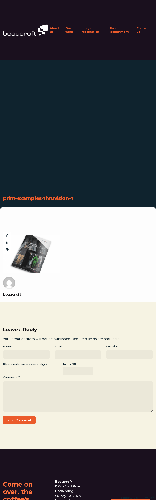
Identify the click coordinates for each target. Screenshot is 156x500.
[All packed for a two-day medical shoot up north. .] (120, 493)
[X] (7, 242)
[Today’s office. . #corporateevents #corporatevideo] (130, 482)
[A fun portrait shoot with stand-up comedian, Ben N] (149, 482)
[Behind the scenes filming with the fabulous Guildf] (130, 488)
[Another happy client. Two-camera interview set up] (111, 482)
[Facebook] (7, 235)
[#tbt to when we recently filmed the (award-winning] (120, 482)
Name (8, 346)
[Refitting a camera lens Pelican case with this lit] (130, 493)
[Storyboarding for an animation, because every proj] (149, 493)
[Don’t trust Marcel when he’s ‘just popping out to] (111, 488)
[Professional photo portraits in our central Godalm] (120, 488)
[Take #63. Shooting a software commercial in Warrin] (149, 488)
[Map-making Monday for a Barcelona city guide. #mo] (139, 493)
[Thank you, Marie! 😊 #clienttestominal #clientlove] (111, 493)
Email (59, 346)
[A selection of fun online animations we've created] (139, 482)
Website (112, 346)
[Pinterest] (7, 249)
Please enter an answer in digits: (25, 364)
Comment (11, 377)
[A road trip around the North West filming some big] (139, 488)
